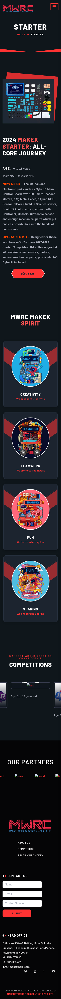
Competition (26, 848)
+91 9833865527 (12, 962)
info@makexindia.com (16, 966)
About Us (24, 842)
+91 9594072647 (12, 957)
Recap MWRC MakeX (30, 855)
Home (21, 34)
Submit (17, 913)
